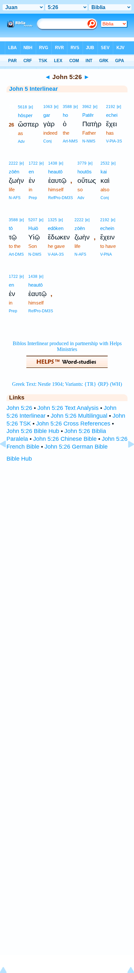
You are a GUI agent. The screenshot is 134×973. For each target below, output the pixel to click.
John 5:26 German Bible (76, 446)
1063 (47, 106)
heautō (55, 171)
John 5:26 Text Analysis (68, 408)
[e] (31, 107)
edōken (55, 228)
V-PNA (106, 254)
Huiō (33, 228)
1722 (33, 163)
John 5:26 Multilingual (79, 415)
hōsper (25, 115)
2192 (110, 106)
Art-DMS (16, 254)
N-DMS (34, 254)
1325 (52, 220)
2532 (105, 163)
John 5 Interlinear (33, 89)
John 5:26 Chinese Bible (65, 439)
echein (107, 228)
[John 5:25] (8, 458)
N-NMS (88, 141)
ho (65, 115)
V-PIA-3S (114, 141)
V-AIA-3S (56, 254)
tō (11, 228)
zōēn (14, 171)
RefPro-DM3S (60, 198)
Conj (47, 141)
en (31, 171)
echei (111, 115)
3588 (67, 106)
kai (103, 171)
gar (46, 115)
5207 (32, 220)
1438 (52, 163)
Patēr (88, 115)
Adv (21, 141)
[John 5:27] (126, 458)
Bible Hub (19, 458)
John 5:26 (19, 408)
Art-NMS (70, 141)
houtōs (84, 171)
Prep (33, 198)
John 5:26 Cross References (73, 423)
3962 (86, 106)
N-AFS (14, 198)
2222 (13, 163)
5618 (22, 107)
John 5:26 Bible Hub (33, 431)
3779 (82, 163)
